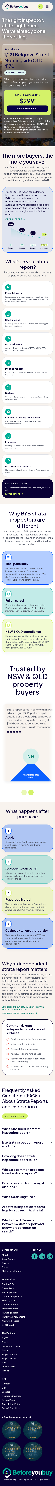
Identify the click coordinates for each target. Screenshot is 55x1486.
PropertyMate (9, 1358)
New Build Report (10, 1320)
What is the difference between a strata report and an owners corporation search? (23, 1225)
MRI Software (8, 1366)
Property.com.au (10, 1354)
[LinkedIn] (42, 1256)
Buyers (5, 1263)
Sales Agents (8, 1259)
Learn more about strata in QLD (18, 1013)
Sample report (12, 494)
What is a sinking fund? (18, 1197)
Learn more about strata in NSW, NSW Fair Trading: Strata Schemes (23, 1008)
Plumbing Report (10, 1312)
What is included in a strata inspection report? (21, 1130)
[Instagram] (50, 1256)
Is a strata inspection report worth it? (22, 1144)
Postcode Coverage (11, 1396)
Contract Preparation (12, 1296)
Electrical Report (10, 1308)
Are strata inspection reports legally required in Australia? (23, 1208)
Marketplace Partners (12, 1271)
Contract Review (10, 1304)
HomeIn (5, 1370)
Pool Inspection (9, 1292)
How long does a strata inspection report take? (19, 1158)
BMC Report (8, 1325)
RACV (5, 1338)
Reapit (5, 1342)
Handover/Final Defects (13, 1316)
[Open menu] (47, 6)
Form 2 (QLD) (8, 1300)
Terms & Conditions (11, 1408)
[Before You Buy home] (17, 6)
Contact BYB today (15, 1116)
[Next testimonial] (31, 792)
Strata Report (8, 1288)
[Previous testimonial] (24, 792)
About (5, 1254)
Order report (13, 219)
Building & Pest (9, 1284)
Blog (4, 1387)
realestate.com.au (11, 1346)
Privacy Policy (8, 1400)
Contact (6, 1383)
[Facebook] (34, 1256)
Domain (5, 1350)
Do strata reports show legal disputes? (23, 1185)
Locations (7, 1391)
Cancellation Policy (11, 1404)
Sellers (5, 1267)
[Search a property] (40, 6)
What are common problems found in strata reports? (23, 1171)
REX (4, 1362)
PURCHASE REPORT (27, 108)
